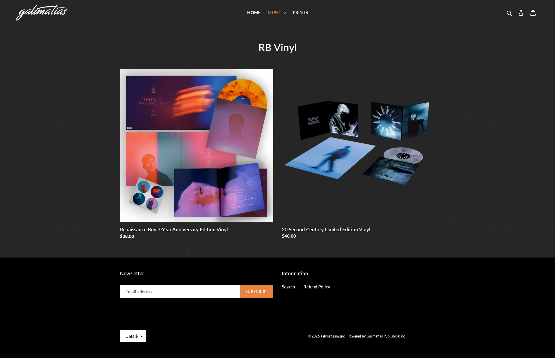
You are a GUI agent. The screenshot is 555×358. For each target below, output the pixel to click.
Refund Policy (317, 286)
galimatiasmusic (333, 336)
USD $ (131, 336)
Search (288, 286)
